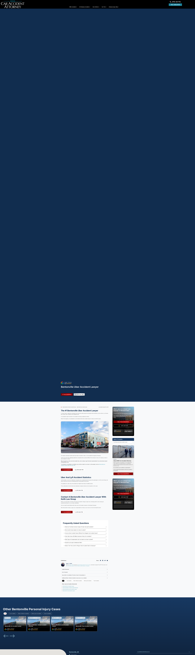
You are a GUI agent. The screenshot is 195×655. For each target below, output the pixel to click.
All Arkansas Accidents (84, 6)
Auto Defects (95, 6)
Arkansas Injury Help (113, 6)
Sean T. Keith (71, 564)
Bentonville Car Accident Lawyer (68, 586)
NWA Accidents (72, 6)
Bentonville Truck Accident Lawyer (69, 590)
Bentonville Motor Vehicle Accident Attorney (70, 587)
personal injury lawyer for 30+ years (84, 564)
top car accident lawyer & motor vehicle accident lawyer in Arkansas (77, 565)
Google (65, 382)
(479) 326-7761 (72, 465)
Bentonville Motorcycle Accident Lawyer (70, 589)
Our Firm (103, 6)
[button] (175, 4)
